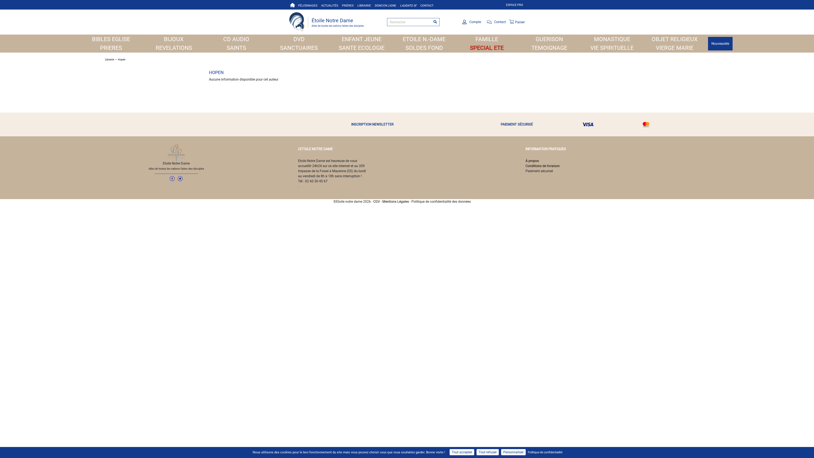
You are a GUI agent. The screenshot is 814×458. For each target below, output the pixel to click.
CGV (376, 202)
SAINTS (236, 48)
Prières (348, 5)
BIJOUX (174, 39)
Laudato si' (408, 5)
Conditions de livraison (542, 166)
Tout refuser (488, 452)
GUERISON (549, 39)
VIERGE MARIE (674, 48)
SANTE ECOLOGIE (362, 48)
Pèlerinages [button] (307, 5)
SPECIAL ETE (487, 48)
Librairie (364, 5)
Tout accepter (462, 452)
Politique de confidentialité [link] (545, 452)
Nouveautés (720, 44)
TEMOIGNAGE (549, 48)
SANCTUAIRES (299, 48)
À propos (532, 161)
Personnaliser (513, 452)
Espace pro (514, 5)
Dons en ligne (385, 5)
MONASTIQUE (612, 39)
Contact (426, 5)
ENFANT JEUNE (362, 39)
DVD (299, 39)
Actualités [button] (329, 5)
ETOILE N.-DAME (424, 39)
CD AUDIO (236, 39)
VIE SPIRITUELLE (612, 48)
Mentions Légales (395, 202)
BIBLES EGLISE (111, 39)
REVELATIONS (174, 48)
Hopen (121, 59)
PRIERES (111, 48)
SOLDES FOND (424, 48)
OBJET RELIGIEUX (675, 39)
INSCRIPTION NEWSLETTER (372, 124)
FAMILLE (486, 39)
